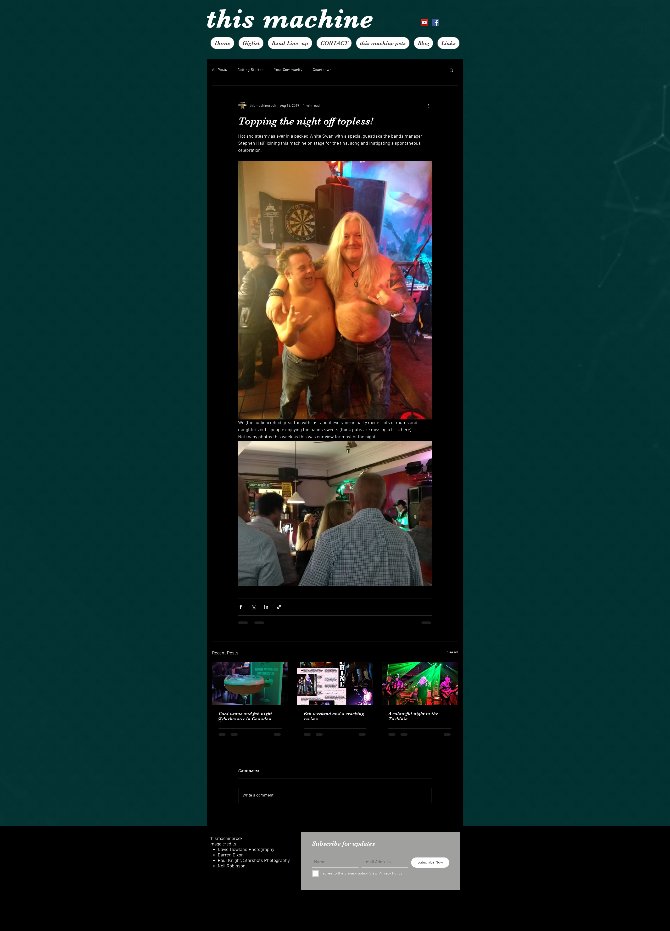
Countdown (322, 70)
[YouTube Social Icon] (424, 22)
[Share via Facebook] (240, 606)
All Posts (219, 70)
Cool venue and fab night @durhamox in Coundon (245, 716)
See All (452, 652)
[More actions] (429, 106)
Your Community (288, 70)
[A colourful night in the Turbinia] (420, 683)
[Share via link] (279, 606)
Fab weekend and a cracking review (334, 716)
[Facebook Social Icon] (435, 22)
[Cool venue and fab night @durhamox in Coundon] (250, 683)
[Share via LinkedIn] (266, 606)
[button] (451, 70)
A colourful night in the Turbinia (413, 716)
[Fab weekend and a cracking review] (335, 683)
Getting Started (250, 70)
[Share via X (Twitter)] (253, 606)
